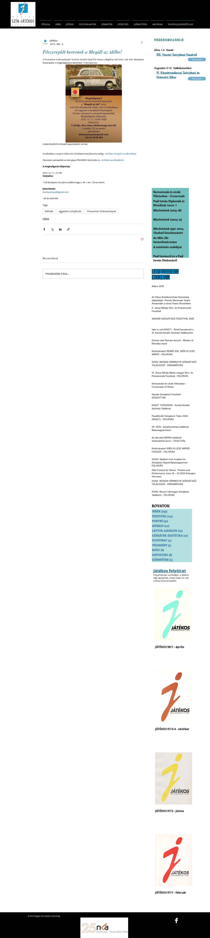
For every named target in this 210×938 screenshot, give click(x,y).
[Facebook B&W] (176, 920)
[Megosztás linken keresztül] (68, 229)
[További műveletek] (142, 42)
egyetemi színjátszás (70, 211)
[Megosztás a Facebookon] (44, 229)
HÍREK (46, 218)
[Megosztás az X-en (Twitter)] (52, 229)
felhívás (49, 211)
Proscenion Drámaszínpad (101, 211)
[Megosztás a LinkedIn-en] (60, 229)
